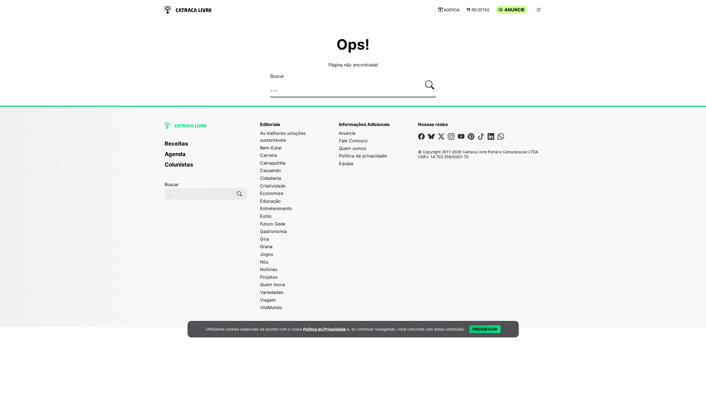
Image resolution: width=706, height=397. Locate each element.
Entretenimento (276, 208)
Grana (266, 246)
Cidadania (270, 178)
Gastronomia (273, 231)
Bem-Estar (271, 148)
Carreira (268, 155)
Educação (270, 201)
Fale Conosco (353, 140)
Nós (264, 262)
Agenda (451, 9)
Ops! (353, 44)
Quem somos (352, 148)
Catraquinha (272, 163)
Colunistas (179, 164)
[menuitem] (206, 146)
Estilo (266, 216)
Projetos (268, 277)
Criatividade (272, 186)
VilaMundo (271, 307)
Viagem (268, 300)
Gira (264, 239)
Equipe (346, 163)
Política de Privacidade (324, 329)
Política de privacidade (363, 156)
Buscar (277, 76)
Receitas (481, 9)
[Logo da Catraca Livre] (188, 9)
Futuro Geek (272, 224)
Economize (271, 193)
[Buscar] (430, 85)
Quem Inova (272, 284)
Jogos (266, 254)
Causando (270, 170)
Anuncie (514, 9)
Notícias (268, 269)
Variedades (271, 292)
